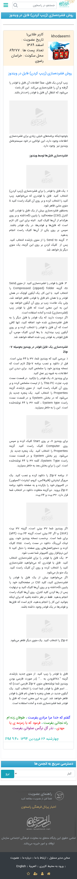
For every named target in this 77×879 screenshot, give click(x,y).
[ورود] (42, 874)
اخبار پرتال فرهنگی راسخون (38, 807)
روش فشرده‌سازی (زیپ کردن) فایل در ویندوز (40, 74)
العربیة (32, 866)
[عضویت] (35, 874)
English (21, 866)
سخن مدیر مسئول (59, 858)
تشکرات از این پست (38, 745)
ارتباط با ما (40, 858)
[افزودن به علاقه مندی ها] (28, 874)
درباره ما (26, 858)
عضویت (14, 858)
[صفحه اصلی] (48, 874)
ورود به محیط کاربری (51, 866)
